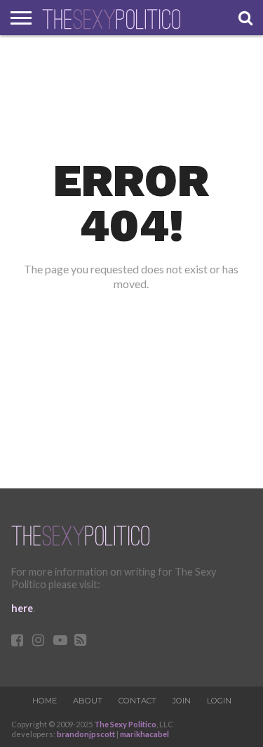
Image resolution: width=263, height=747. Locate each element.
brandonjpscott (86, 734)
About (87, 701)
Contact (137, 701)
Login (219, 701)
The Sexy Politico (125, 724)
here (22, 608)
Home (44, 701)
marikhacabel (144, 734)
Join (182, 701)
